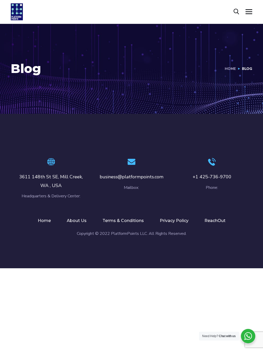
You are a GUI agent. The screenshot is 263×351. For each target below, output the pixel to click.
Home (230, 68)
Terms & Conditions (123, 220)
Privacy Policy (174, 220)
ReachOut (215, 220)
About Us (77, 220)
